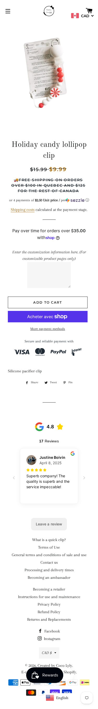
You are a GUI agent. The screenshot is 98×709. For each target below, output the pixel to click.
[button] (49, 200)
